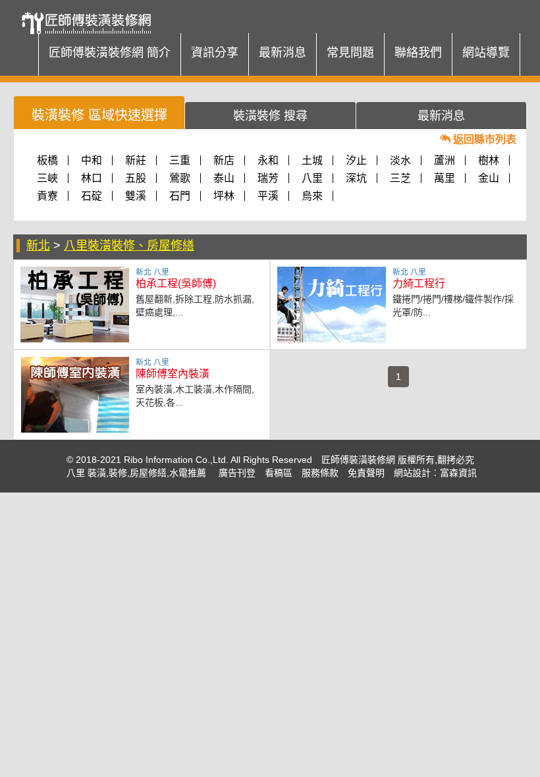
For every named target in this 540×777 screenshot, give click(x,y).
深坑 (356, 178)
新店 (223, 160)
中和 (91, 160)
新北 (38, 245)
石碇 (91, 195)
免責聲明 (366, 473)
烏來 (312, 195)
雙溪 (135, 195)
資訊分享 (214, 52)
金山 (488, 178)
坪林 (223, 195)
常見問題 (350, 52)
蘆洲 (444, 160)
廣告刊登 (237, 473)
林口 (91, 178)
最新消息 (282, 52)
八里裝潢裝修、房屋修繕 (129, 245)
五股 (135, 178)
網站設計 (412, 473)
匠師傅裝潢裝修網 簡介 (110, 52)
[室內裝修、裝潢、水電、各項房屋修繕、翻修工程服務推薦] (90, 16)
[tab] (99, 112)
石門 (179, 195)
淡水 (400, 160)
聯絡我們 (418, 52)
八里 (312, 178)
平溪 (268, 195)
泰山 (223, 178)
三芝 (400, 178)
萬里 (444, 178)
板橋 (47, 160)
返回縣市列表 (483, 139)
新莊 (135, 160)
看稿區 (278, 473)
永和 (268, 160)
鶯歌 (179, 178)
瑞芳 (268, 178)
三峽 (47, 178)
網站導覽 (486, 52)
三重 (179, 160)
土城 (312, 160)
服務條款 (320, 473)
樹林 (488, 160)
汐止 (356, 160)
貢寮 (47, 195)
